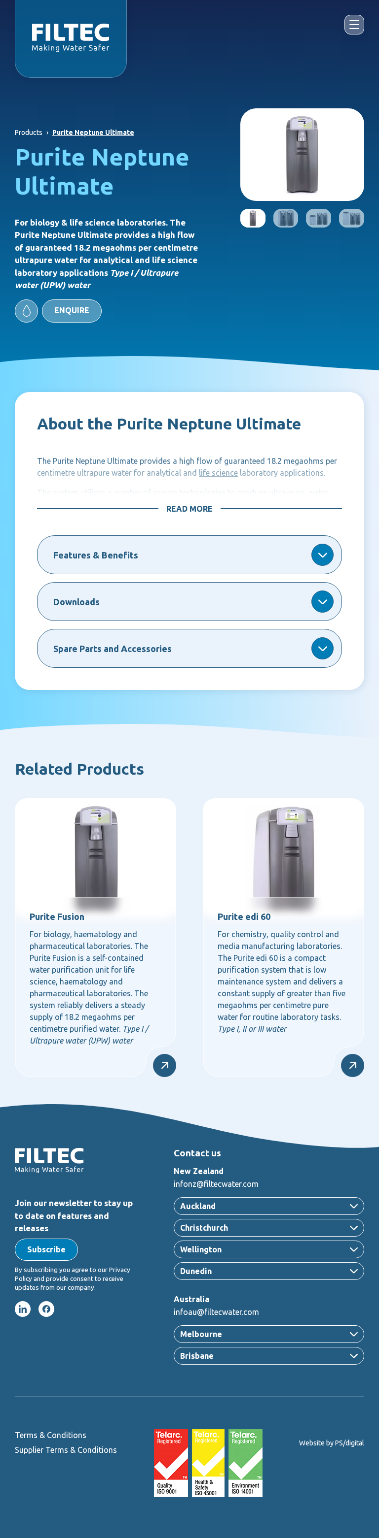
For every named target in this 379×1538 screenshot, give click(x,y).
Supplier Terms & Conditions (66, 1449)
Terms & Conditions (50, 1435)
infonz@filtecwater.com (216, 1183)
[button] (58, 311)
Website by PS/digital (331, 1443)
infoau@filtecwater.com (216, 1312)
